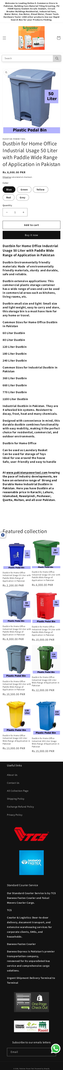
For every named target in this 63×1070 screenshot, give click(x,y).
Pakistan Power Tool (27, 1068)
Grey (22, 197)
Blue (9, 189)
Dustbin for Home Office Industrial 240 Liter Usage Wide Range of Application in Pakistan (45, 742)
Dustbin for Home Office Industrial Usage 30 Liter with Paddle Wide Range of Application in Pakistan (46, 576)
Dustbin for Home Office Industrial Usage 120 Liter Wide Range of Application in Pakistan (16, 739)
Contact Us (13, 782)
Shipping (7, 177)
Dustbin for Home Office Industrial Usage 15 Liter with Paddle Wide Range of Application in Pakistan (17, 576)
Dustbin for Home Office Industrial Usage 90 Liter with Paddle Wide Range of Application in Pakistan (17, 685)
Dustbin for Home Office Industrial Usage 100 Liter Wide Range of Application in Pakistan (45, 681)
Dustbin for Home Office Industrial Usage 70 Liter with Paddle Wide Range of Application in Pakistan (46, 630)
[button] (4, 38)
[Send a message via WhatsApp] (55, 1048)
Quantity (7, 205)
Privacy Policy (14, 814)
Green (24, 189)
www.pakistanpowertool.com (27, 472)
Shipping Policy (15, 798)
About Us (12, 774)
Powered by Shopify (42, 1068)
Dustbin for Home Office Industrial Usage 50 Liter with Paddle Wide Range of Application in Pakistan (17, 630)
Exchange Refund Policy (20, 806)
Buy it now (31, 235)
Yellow (41, 189)
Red (8, 197)
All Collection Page (17, 790)
